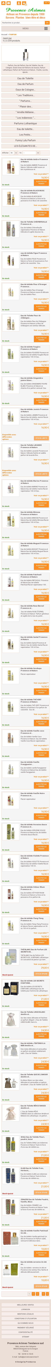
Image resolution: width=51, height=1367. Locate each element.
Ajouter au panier (41, 183)
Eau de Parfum (25, 84)
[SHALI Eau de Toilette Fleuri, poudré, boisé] (10, 1144)
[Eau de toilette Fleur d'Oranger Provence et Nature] (10, 291)
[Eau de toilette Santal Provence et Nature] (10, 644)
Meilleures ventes (25, 1305)
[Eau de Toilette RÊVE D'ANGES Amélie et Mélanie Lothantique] (10, 1113)
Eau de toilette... (25, 129)
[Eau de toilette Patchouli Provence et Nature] (10, 581)
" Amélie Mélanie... (25, 112)
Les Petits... (25, 134)
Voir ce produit (40, 174)
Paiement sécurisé (25, 1328)
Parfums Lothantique (25, 123)
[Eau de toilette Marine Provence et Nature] (10, 488)
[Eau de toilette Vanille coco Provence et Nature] (10, 738)
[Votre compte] (19, 3)
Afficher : (5, 153)
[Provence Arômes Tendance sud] (25, 13)
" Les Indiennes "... (25, 118)
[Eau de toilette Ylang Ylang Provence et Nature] (10, 925)
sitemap (25, 1337)
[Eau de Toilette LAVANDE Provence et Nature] (10, 452)
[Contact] (8, 3)
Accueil (4, 35)
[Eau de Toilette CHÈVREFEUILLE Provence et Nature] (10, 229)
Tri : (20, 153)
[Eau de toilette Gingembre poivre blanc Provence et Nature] (10, 385)
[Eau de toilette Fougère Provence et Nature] (10, 354)
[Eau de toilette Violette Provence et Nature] (10, 863)
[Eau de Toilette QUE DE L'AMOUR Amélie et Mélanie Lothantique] (10, 1081)
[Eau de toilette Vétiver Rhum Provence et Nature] (10, 894)
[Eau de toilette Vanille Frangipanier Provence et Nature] (10, 769)
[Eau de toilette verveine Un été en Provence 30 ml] (10, 1269)
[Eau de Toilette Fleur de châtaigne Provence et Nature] (10, 322)
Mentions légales (25, 1314)
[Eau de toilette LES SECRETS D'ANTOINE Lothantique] (10, 988)
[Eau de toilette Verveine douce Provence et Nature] (10, 831)
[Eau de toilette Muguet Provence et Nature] (10, 550)
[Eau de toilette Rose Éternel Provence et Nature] (10, 613)
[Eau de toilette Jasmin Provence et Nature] (10, 416)
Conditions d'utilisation (26, 1319)
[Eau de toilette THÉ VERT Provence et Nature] (10, 706)
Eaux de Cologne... (25, 89)
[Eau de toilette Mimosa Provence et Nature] (10, 519)
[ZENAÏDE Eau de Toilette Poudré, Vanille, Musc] (10, 1206)
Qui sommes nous (25, 1323)
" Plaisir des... (25, 106)
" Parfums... (25, 101)
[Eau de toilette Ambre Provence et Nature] (10, 166)
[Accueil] (3, 3)
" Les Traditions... (25, 95)
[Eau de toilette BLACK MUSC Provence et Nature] (10, 197)
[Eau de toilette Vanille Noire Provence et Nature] (10, 800)
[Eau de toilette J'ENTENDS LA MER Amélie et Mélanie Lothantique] (10, 1050)
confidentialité (25, 1332)
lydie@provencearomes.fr (28, 1357)
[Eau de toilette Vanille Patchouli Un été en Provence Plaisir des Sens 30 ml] (10, 1238)
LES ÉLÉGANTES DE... (25, 146)
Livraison (25, 1309)
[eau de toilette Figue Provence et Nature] (10, 260)
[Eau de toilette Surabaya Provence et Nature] (10, 675)
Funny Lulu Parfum (26, 140)
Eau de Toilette (25, 78)
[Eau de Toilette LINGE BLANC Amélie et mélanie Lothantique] (10, 1019)
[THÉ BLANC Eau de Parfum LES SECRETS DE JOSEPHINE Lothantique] (10, 956)
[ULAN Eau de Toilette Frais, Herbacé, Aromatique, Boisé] (10, 1175)
